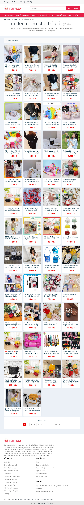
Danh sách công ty (10, 479)
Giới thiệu (23, 2)
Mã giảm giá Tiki (9, 485)
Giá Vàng (37, 499)
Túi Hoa (49, 503)
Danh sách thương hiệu (12, 476)
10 (56, 424)
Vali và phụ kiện (41, 476)
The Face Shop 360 (26, 499)
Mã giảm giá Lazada (11, 488)
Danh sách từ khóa (10, 482)
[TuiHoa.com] (13, 8)
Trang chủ (7, 2)
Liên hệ (29, 2)
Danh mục (15, 2)
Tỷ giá (17, 499)
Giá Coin (50, 499)
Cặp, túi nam (40, 471)
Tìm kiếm (74, 8)
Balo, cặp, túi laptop (45, 15)
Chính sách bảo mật (10, 465)
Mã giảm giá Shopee (11, 491)
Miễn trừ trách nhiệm (11, 471)
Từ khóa (14, 19)
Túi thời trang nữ (22, 15)
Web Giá (43, 499)
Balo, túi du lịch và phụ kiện (67, 15)
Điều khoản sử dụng (11, 468)
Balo (33, 15)
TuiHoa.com (42, 503)
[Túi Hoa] (14, 440)
